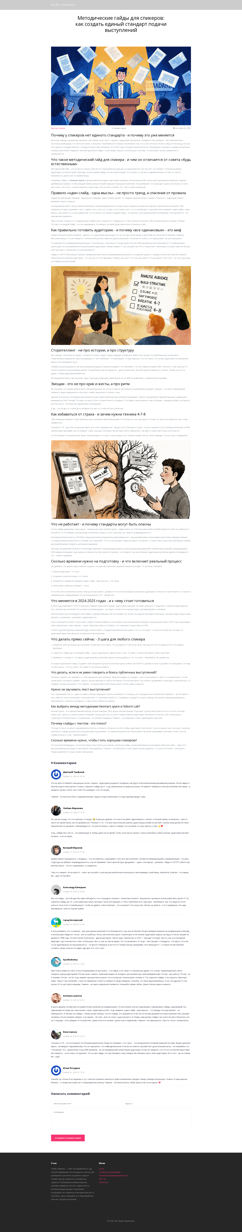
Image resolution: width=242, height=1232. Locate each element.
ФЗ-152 (102, 1179)
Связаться (103, 1182)
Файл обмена (63, 5)
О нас (101, 1168)
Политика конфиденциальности (113, 1175)
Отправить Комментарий (68, 1138)
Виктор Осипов (58, 128)
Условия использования (109, 1172)
